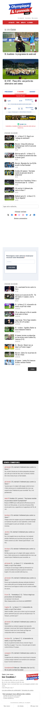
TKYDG (17, 22)
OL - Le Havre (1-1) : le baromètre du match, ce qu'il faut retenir (25, 305)
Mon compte (35, 18)
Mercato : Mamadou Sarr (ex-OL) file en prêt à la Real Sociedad (25, 164)
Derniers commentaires (20, 218)
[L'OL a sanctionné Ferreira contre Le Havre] (9, 289)
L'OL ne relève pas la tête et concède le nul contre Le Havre (25, 313)
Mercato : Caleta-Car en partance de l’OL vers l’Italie (25, 354)
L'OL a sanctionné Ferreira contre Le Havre (25, 288)
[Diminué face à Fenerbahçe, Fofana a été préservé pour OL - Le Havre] (9, 182)
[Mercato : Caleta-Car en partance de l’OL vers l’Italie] (9, 354)
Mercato (23, 22)
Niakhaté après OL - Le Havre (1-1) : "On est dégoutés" (25, 197)
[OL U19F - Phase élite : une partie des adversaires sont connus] (20, 78)
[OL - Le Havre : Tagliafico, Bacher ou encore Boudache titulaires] (9, 329)
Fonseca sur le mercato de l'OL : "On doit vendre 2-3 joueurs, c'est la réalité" (25, 297)
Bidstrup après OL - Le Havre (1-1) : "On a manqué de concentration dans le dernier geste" (26, 155)
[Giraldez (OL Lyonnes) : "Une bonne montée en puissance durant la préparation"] (9, 173)
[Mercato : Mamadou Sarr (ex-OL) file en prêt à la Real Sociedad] (9, 165)
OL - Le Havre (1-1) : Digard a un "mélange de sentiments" (24, 137)
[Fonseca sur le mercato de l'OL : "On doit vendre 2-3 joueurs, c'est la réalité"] (9, 297)
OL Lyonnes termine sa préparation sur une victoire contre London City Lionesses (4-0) (25, 337)
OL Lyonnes (30, 22)
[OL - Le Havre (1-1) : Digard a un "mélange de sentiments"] (9, 138)
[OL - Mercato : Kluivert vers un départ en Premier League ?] (9, 347)
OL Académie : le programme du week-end (20, 53)
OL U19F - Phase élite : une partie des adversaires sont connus (19, 82)
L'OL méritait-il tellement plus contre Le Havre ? (24, 189)
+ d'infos (32, 369)
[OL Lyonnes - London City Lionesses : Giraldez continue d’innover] (9, 362)
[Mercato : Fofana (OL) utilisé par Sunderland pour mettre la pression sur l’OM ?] (9, 146)
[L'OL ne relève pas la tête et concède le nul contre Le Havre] (9, 314)
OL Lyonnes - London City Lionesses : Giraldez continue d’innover (25, 361)
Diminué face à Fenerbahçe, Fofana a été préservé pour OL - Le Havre (25, 181)
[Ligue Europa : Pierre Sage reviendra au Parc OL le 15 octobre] (9, 322)
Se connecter (21, 18)
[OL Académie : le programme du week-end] (20, 51)
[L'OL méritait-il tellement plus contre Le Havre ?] (9, 190)
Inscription (28, 18)
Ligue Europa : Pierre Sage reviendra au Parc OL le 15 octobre (25, 321)
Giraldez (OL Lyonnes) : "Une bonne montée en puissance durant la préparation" (25, 173)
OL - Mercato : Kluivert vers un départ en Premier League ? (24, 346)
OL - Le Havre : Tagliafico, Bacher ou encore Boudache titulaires (25, 329)
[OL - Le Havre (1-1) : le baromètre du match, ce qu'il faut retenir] (9, 306)
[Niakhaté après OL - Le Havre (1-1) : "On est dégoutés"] (9, 198)
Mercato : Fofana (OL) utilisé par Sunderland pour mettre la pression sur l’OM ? (25, 146)
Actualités (11, 22)
